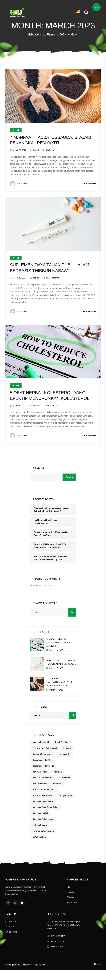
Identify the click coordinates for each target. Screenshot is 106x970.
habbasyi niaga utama (42, 754)
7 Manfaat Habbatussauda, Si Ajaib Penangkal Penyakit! (50, 140)
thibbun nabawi (39, 825)
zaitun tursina (39, 837)
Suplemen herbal (40, 813)
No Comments (52, 150)
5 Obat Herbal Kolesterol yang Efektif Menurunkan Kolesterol (49, 395)
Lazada (70, 892)
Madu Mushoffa (39, 784)
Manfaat (57, 784)
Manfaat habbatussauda (43, 789)
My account (11, 932)
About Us (9, 926)
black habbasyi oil (40, 742)
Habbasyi (67, 748)
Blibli (69, 887)
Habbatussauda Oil (41, 760)
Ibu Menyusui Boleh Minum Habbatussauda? (46, 521)
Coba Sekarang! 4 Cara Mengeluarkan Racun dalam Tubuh (51, 533)
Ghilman (23, 184)
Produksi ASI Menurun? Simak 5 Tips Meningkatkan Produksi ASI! (50, 545)
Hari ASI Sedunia (39, 772)
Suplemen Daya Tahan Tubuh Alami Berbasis (61, 662)
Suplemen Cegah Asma (42, 801)
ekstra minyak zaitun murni (44, 748)
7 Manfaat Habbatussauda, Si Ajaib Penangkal (59, 682)
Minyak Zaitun (66, 795)
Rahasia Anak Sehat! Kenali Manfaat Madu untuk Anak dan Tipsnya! (50, 558)
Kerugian (58, 772)
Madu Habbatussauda (42, 778)
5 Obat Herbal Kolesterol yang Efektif (58, 642)
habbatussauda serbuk (43, 766)
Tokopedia (72, 902)
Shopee (70, 897)
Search (38, 468)
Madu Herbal (64, 778)
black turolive (61, 742)
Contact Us (10, 921)
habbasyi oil (64, 754)
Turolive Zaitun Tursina (43, 831)
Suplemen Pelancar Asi (42, 819)
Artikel (16, 130)
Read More (91, 184)
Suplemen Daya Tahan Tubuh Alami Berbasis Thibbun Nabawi (50, 267)
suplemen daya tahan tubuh (45, 807)
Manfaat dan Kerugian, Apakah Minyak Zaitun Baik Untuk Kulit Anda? (51, 509)
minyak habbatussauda (43, 795)
